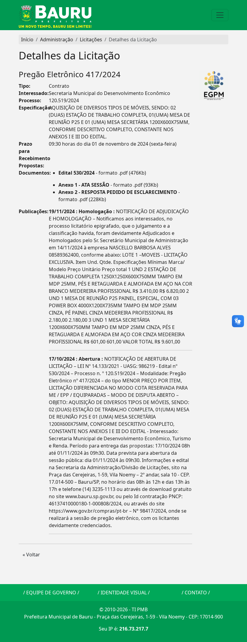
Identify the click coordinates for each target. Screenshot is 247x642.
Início (27, 39)
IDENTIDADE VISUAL (124, 592)
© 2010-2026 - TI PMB (123, 609)
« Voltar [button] (31, 554)
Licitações (91, 39)
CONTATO (196, 592)
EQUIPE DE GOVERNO (51, 592)
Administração (56, 39)
